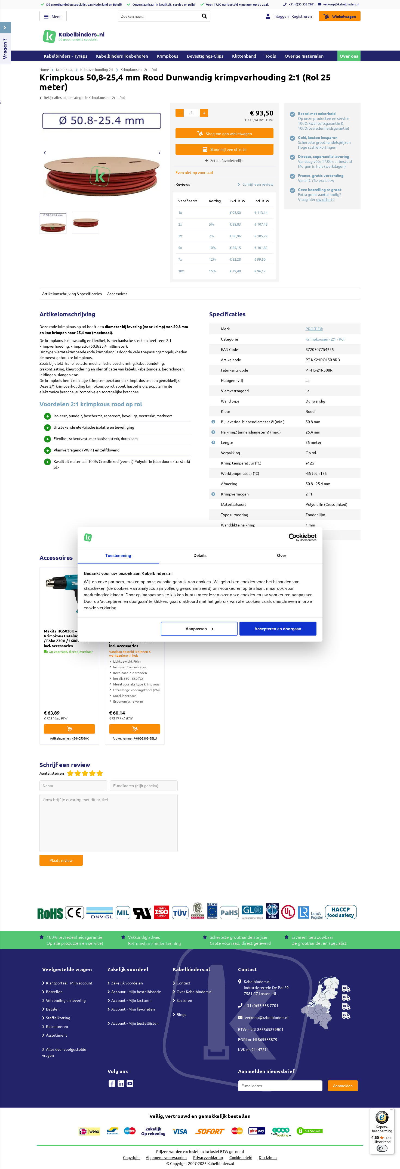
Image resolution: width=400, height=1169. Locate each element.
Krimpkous (167, 56)
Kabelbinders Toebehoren (122, 56)
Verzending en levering (66, 1000)
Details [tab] (200, 555)
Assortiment (56, 1035)
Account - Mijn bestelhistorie (136, 991)
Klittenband (244, 56)
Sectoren (184, 1000)
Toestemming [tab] (118, 555)
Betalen (53, 1008)
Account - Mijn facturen (131, 1000)
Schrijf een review (258, 184)
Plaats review (61, 860)
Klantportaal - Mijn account (69, 982)
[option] (102, 155)
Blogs (181, 1014)
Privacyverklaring (208, 1157)
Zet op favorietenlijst (227, 160)
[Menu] (391, 1111)
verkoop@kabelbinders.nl (341, 4)
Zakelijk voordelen (127, 982)
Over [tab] (281, 555)
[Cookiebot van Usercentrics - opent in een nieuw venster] (292, 538)
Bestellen (54, 991)
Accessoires (117, 293)
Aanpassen (196, 628)
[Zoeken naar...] (204, 16)
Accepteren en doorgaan (277, 628)
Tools (270, 56)
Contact (183, 982)
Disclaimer (268, 1157)
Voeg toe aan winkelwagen (229, 134)
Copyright (131, 1157)
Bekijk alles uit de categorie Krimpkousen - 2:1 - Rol (84, 97)
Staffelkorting (58, 1017)
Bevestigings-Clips (205, 56)
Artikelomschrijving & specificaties (72, 293)
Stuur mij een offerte (228, 149)
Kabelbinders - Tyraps (65, 56)
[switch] (382, 1148)
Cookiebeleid (240, 1157)
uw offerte (325, 199)
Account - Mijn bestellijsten (135, 1023)
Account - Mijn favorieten (133, 1008)
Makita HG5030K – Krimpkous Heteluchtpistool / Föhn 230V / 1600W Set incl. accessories (69, 638)
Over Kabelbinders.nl (195, 991)
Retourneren (57, 1026)
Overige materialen (304, 56)
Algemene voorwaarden (166, 1157)
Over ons (349, 56)
